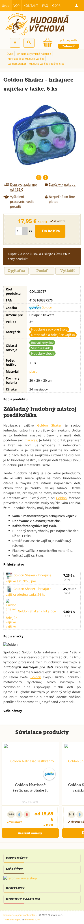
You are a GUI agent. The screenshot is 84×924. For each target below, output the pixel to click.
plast (33, 371)
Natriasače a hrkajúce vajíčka (53, 335)
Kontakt (31, 5)
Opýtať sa (16, 271)
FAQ (45, 5)
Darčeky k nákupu (62, 184)
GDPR (56, 5)
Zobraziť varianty (30, 833)
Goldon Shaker (49, 425)
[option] (42, 135)
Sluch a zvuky (41, 348)
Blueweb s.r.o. (32, 919)
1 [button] (39, 177)
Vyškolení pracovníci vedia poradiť (22, 201)
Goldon (46, 307)
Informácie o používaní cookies (20, 915)
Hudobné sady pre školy (49, 329)
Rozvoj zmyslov (42, 342)
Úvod (5, 5)
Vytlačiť (67, 271)
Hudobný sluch (42, 353)
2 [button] (45, 177)
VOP (16, 5)
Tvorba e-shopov (12, 919)
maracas (30, 440)
